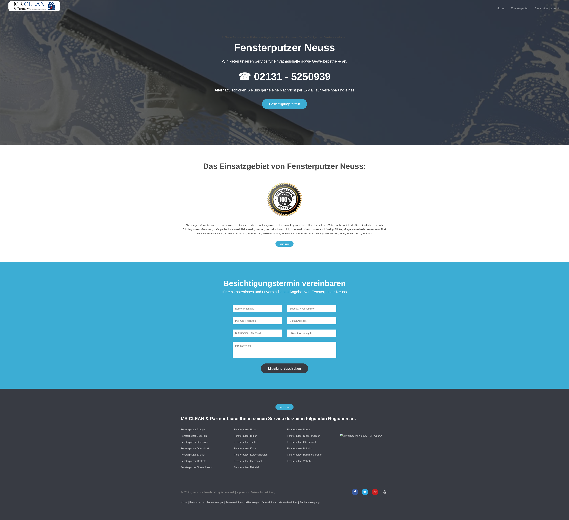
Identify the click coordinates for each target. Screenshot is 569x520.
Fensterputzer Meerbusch (248, 461)
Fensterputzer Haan (245, 429)
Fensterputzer (197, 502)
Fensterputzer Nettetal (246, 467)
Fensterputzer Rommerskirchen (304, 454)
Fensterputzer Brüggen (193, 429)
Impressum (242, 492)
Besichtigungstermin (548, 8)
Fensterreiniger (215, 502)
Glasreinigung (269, 502)
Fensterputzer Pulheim (299, 448)
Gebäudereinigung (309, 502)
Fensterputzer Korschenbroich (250, 454)
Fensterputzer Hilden (245, 435)
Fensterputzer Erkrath (193, 454)
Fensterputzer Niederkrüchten (303, 435)
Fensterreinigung (235, 502)
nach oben (285, 244)
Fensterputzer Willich (299, 461)
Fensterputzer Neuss (298, 429)
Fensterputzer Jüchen (246, 442)
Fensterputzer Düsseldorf (195, 448)
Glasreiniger (253, 502)
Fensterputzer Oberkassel (301, 442)
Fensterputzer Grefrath (193, 461)
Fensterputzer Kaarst (245, 448)
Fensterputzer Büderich (194, 435)
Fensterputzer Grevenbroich (196, 467)
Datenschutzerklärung (263, 492)
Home (501, 8)
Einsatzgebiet (519, 8)
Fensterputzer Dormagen (194, 442)
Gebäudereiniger (288, 502)
